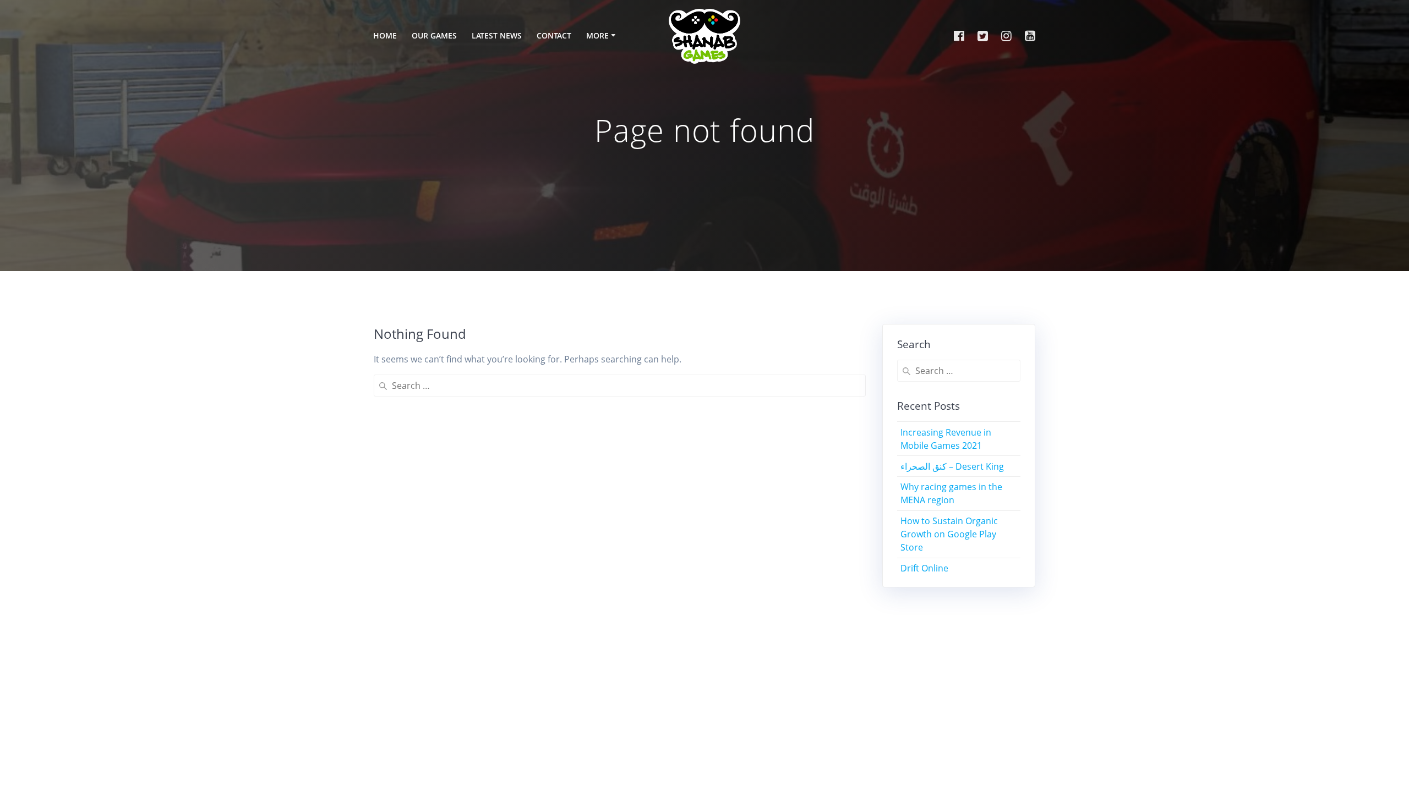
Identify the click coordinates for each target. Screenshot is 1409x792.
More (597, 35)
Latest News (497, 35)
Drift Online (924, 568)
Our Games (434, 35)
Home (385, 35)
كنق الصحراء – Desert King (952, 466)
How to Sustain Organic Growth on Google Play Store (949, 534)
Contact (554, 35)
